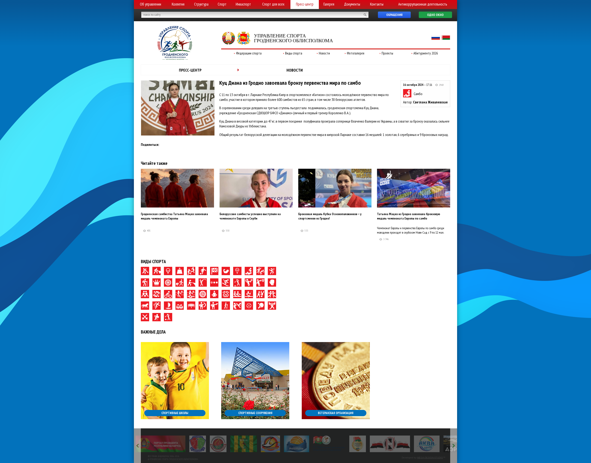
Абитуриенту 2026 (425, 53)
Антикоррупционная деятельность (422, 4)
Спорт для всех (273, 4)
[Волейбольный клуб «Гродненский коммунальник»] (197, 444)
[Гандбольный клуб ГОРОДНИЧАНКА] (270, 444)
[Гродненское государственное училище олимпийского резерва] (357, 444)
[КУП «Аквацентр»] (427, 444)
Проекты (387, 53)
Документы (352, 4)
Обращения (394, 15)
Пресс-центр (305, 4)
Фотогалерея (355, 53)
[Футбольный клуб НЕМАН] (243, 444)
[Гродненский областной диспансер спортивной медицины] (329, 444)
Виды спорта (293, 53)
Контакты (376, 4)
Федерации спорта (249, 53)
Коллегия (178, 4)
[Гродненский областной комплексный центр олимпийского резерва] (218, 444)
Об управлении (150, 4)
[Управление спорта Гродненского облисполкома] (174, 58)
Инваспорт (243, 4)
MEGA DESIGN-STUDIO (430, 457)
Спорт (222, 4)
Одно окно (435, 15)
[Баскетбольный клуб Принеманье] (296, 444)
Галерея (328, 4)
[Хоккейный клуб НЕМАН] (390, 444)
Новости (324, 53)
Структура (201, 4)
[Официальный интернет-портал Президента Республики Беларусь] (160, 444)
